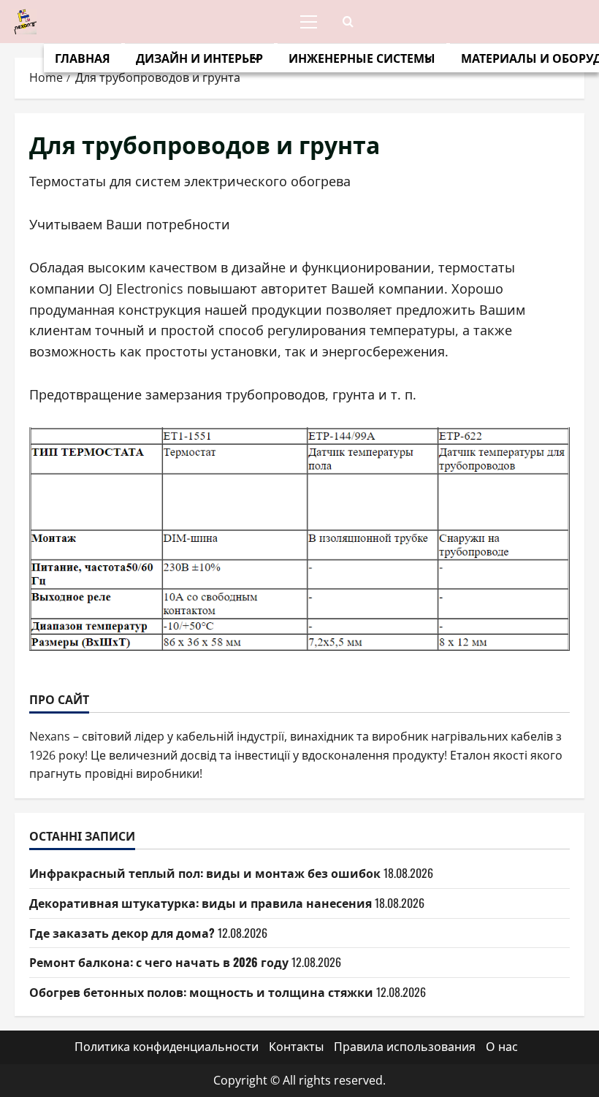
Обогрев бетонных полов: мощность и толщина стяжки (201, 992)
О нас (502, 1047)
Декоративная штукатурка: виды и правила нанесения (200, 902)
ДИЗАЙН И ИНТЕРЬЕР (199, 57)
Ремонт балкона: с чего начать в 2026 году (159, 962)
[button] (308, 22)
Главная (82, 57)
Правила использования (405, 1047)
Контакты (296, 1047)
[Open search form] (348, 21)
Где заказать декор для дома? (122, 932)
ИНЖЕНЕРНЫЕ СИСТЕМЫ (362, 57)
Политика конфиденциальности (167, 1047)
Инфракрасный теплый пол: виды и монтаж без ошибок (205, 873)
